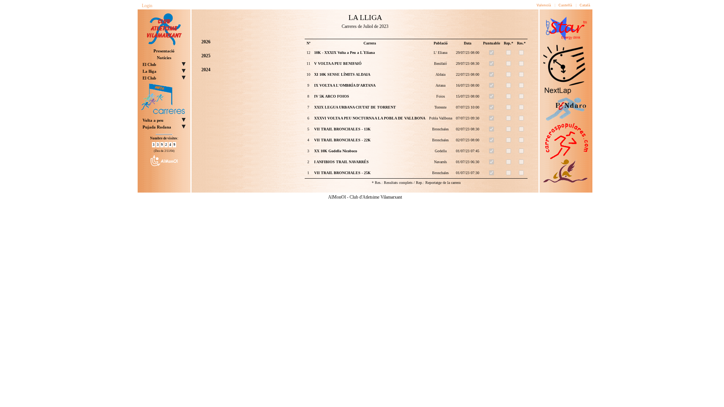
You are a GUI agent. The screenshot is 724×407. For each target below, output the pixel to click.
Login (147, 5)
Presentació (164, 51)
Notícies (164, 57)
